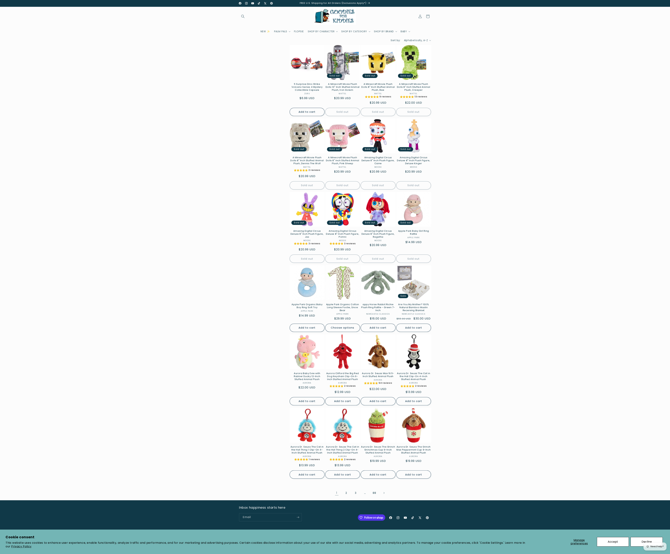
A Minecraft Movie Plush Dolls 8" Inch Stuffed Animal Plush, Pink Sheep (342, 160)
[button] (243, 16)
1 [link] (336, 493)
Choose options (342, 327)
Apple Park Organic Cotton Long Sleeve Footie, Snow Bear (342, 307)
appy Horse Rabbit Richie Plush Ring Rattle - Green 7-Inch (378, 307)
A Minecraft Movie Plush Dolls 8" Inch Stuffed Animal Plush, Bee (378, 87)
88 (374, 493)
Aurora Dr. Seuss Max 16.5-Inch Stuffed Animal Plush (378, 375)
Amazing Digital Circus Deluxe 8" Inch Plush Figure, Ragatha (378, 234)
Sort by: (395, 40)
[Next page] (384, 493)
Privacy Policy (21, 546)
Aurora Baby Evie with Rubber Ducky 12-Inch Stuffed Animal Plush (307, 376)
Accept (613, 542)
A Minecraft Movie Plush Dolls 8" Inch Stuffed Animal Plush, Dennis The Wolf (307, 160)
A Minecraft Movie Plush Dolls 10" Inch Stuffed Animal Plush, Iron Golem (343, 87)
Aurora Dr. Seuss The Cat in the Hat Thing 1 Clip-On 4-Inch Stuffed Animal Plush (307, 449)
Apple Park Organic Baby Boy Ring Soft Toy (307, 306)
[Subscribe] (298, 517)
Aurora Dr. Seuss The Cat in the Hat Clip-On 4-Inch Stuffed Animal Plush (413, 376)
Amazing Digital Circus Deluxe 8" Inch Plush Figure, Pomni (342, 234)
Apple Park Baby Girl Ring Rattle (413, 233)
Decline (647, 542)
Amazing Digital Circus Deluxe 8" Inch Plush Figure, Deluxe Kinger (413, 160)
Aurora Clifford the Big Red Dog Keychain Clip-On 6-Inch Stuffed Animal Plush (342, 376)
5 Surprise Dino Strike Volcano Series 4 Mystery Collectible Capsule (307, 87)
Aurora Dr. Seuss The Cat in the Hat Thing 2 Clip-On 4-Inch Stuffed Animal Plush (342, 449)
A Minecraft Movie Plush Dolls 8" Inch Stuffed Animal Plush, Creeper (413, 87)
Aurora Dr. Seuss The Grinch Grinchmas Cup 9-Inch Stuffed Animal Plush (378, 449)
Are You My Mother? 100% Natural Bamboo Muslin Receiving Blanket (413, 307)
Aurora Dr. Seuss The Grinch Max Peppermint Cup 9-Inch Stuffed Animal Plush (413, 449)
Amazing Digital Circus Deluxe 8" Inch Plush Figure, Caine (378, 160)
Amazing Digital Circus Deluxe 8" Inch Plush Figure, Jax (307, 234)
